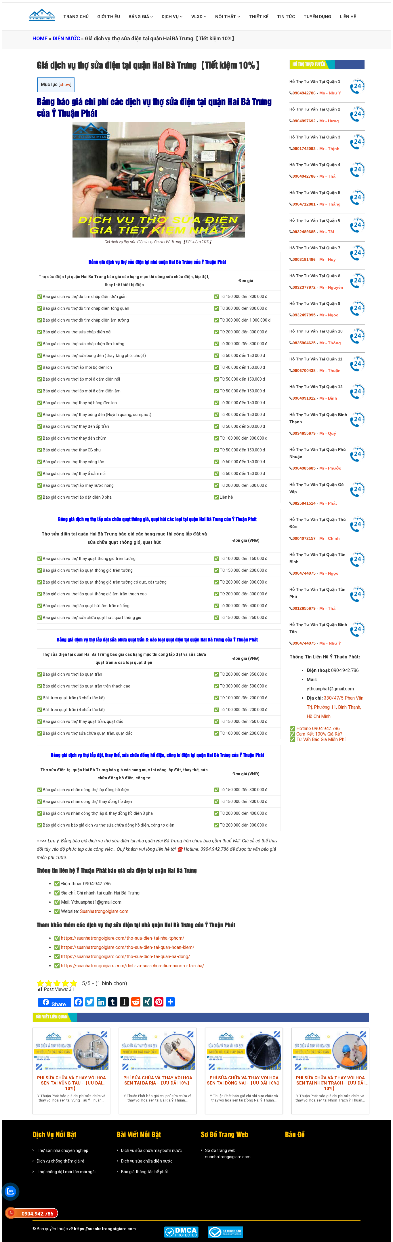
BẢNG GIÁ (139, 16)
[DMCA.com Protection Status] (181, 1232)
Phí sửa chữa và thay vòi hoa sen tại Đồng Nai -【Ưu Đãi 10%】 (244, 1080)
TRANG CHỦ (76, 16)
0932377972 (304, 287)
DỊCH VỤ (171, 16)
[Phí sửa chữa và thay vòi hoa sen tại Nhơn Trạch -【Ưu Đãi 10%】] (330, 1050)
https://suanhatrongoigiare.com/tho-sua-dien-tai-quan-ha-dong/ (125, 956)
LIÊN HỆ (348, 16)
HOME (40, 38)
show (65, 84)
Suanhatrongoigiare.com (104, 911)
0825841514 (304, 503)
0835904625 (304, 343)
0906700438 (304, 370)
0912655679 (304, 608)
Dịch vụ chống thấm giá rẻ (60, 1161)
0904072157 (304, 538)
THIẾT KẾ (258, 16)
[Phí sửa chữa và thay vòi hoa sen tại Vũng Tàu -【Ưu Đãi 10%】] (71, 1050)
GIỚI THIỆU (108, 16)
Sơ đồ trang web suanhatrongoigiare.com (228, 1153)
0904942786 (304, 93)
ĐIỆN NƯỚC (66, 38)
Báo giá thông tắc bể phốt (145, 1171)
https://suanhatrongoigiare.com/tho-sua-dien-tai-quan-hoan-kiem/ (127, 947)
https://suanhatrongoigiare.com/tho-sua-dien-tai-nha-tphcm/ (122, 938)
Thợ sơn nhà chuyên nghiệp (62, 1150)
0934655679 (304, 433)
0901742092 (304, 148)
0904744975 (304, 573)
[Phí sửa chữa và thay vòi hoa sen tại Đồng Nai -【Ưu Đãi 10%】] (244, 1050)
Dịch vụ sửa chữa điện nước (147, 1161)
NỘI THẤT (226, 16)
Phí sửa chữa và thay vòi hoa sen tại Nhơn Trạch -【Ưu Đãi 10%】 (330, 1083)
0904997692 (304, 121)
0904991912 (304, 398)
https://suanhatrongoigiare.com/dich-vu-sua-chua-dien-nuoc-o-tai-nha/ (132, 965)
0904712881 (304, 204)
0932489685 (304, 231)
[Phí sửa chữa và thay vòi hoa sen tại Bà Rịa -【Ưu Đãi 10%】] (158, 1050)
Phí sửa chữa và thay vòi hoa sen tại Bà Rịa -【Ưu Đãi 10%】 (157, 1080)
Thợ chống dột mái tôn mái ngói (66, 1171)
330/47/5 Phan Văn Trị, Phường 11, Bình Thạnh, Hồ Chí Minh (335, 707)
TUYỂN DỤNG (317, 16)
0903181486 (304, 259)
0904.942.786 (37, 1214)
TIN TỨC (286, 16)
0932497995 (304, 315)
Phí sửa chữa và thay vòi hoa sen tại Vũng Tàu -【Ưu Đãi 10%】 (71, 1083)
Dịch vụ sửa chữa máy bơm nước (151, 1150)
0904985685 (304, 468)
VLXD (197, 16)
